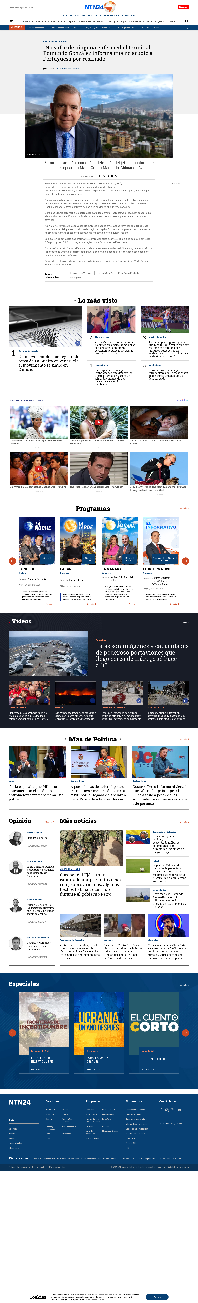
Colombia (13, 1129)
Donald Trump (108, 27)
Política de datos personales (19, 1167)
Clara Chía (153, 940)
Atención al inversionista (136, 1119)
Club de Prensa (108, 1110)
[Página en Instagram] (167, 1110)
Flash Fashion (108, 1114)
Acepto (157, 1297)
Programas (160, 21)
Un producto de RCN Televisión (157, 1159)
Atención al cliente (133, 1114)
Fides (134, 1159)
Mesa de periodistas (90, 1132)
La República (73, 1159)
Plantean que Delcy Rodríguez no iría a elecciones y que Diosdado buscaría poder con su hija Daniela (29, 715)
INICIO (65, 15)
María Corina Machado (128, 273)
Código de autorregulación (137, 1129)
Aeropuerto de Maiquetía (72, 940)
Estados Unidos (15, 1143)
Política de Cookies (94, 1299)
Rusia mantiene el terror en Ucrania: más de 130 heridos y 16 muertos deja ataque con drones (166, 715)
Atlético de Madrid (157, 337)
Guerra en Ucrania (157, 707)
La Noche (27, 569)
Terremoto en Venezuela (59, 27)
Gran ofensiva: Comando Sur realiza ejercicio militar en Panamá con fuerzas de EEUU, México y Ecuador (169, 900)
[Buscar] (186, 21)
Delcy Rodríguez (91, 27)
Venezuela (13, 1133)
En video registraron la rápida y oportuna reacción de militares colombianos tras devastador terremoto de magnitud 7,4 (168, 844)
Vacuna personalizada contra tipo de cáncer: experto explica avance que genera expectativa (77, 597)
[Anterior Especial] (12, 1033)
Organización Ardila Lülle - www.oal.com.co (173, 1167)
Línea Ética (130, 1138)
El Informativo (156, 569)
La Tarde (68, 569)
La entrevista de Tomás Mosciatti (93, 1120)
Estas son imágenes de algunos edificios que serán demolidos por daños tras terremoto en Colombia (121, 715)
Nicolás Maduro (153, 27)
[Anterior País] (187, 26)
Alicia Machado (102, 337)
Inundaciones (101, 365)
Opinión (171, 21)
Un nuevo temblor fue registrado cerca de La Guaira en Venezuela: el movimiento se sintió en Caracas (49, 362)
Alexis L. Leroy (38, 922)
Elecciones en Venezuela (55, 41)
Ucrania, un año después (98, 1059)
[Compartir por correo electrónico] (112, 176)
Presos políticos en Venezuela (130, 27)
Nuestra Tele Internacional (91, 21)
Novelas (126, 1159)
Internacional (14, 1148)
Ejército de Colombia (70, 869)
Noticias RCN (49, 1159)
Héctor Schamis (39, 957)
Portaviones (102, 640)
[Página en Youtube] (179, 1110)
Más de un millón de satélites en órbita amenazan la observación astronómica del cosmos (161, 597)
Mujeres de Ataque (110, 1131)
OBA (127, 1148)
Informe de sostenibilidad (136, 1124)
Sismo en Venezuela (28, 351)
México (12, 1138)
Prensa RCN (131, 1143)
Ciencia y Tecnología (116, 21)
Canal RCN (37, 1159)
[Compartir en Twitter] (103, 176)
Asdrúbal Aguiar (34, 832)
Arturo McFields (34, 861)
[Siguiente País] (187, 28)
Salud (149, 21)
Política (39, 21)
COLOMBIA (74, 15)
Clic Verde (90, 1110)
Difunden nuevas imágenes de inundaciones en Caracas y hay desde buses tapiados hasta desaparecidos (168, 374)
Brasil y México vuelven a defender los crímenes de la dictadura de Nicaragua (40, 871)
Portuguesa (75, 277)
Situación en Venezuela (38, 937)
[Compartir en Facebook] (99, 176)
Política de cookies (39, 1167)
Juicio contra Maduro (35, 27)
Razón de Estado (93, 1138)
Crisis (11, 781)
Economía (50, 21)
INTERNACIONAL (129, 15)
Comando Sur (159, 890)
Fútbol (156, 861)
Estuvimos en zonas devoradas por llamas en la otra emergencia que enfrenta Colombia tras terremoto (75, 715)
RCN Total (177, 1159)
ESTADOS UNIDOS (111, 15)
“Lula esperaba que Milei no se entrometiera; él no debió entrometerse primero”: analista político (36, 793)
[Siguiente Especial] (185, 1033)
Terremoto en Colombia (113, 707)
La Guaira (77, 27)
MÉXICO (98, 15)
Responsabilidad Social (135, 1110)
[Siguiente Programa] (185, 561)
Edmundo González (106, 273)
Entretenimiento (136, 21)
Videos (21, 621)
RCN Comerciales (88, 1159)
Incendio (59, 707)
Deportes (72, 21)
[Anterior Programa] (12, 561)
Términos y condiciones (58, 1167)
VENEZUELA (87, 15)
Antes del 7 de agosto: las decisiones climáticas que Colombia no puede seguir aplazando (41, 909)
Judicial (61, 21)
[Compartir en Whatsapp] (116, 176)
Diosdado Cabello (17, 707)
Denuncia (108, 940)
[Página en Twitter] (173, 1110)
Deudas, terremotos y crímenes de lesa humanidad (39, 945)
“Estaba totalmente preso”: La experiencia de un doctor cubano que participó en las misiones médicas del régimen (37, 595)
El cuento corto (154, 1059)
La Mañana (112, 569)
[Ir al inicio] (24, 1107)
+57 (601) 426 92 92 (175, 1123)
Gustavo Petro (78, 781)
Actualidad (28, 21)
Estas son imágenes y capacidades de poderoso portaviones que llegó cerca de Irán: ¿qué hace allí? (142, 655)
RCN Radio (61, 1159)
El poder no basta (37, 837)
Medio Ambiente (34, 899)
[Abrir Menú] (11, 21)
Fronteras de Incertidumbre (42, 1059)
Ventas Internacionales (135, 1133)
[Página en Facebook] (161, 1110)
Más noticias (78, 821)
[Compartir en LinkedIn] (108, 176)
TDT (140, 1159)
